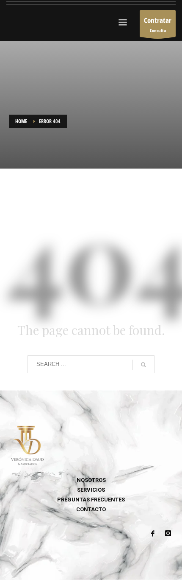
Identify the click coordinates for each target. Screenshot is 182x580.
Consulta (157, 24)
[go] (143, 365)
